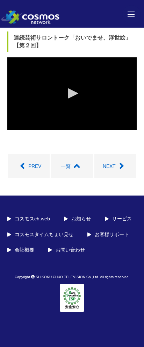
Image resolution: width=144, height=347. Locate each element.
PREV (34, 166)
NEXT (109, 166)
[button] (72, 93)
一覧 (66, 166)
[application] (72, 93)
